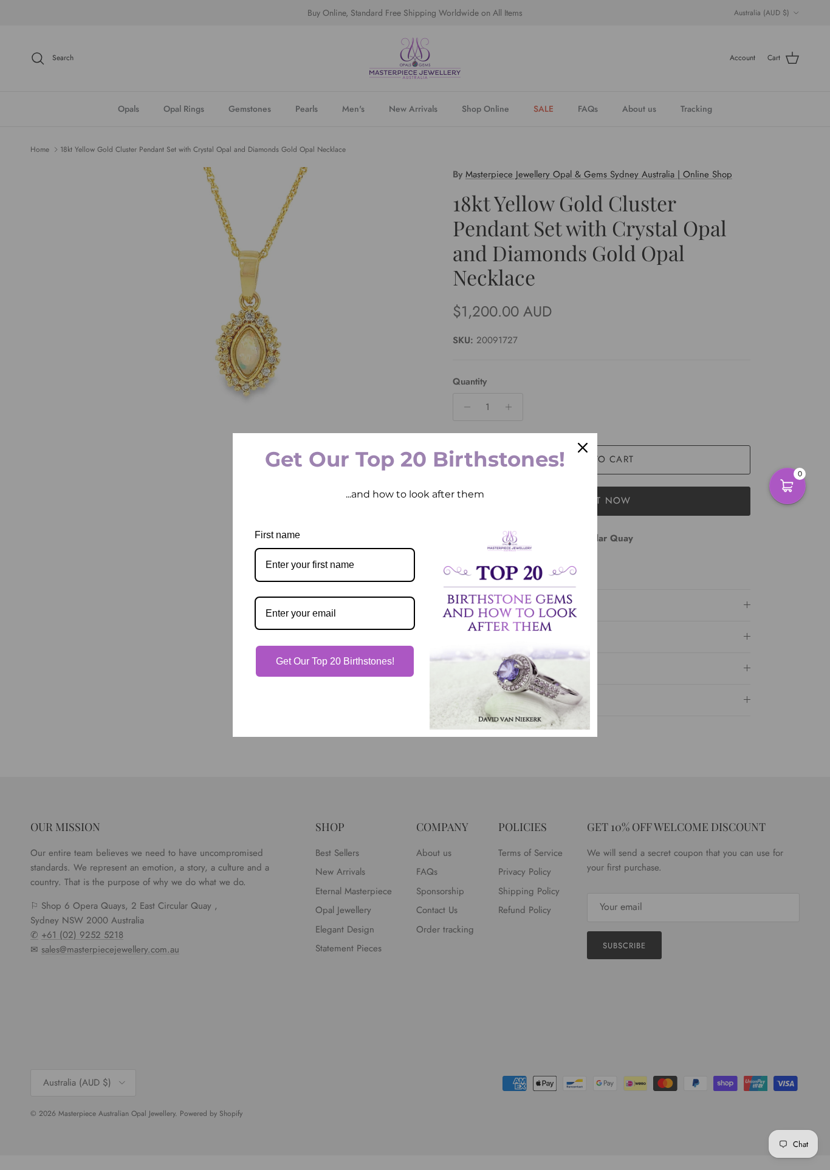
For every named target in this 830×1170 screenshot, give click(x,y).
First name (277, 535)
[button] (787, 486)
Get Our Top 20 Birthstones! (335, 661)
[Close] (582, 447)
